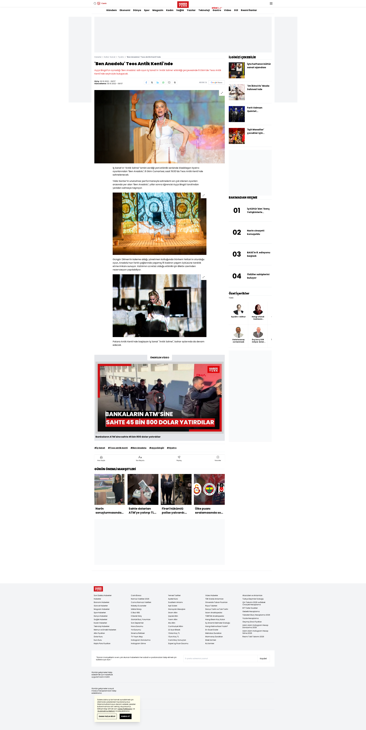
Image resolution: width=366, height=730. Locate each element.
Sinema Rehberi (138, 633)
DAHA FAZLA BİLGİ (107, 716)
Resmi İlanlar (249, 10)
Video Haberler (211, 595)
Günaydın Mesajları (176, 609)
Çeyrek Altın (173, 616)
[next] (223, 495)
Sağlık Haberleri (100, 619)
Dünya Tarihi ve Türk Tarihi (216, 609)
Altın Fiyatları (99, 633)
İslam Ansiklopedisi (213, 612)
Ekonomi (125, 10)
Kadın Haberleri (100, 623)
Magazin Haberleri (102, 609)
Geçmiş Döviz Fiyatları (252, 622)
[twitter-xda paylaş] (152, 82)
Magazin (157, 10)
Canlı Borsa (136, 595)
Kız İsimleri (209, 643)
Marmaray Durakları (214, 636)
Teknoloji (204, 10)
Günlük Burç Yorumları (140, 619)
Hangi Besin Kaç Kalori (215, 619)
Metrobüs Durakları (213, 633)
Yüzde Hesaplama (250, 618)
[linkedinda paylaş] (157, 82)
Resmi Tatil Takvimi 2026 (253, 636)
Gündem (111, 10)
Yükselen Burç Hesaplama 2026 (256, 615)
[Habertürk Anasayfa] (183, 4)
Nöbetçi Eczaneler (138, 605)
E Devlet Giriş (136, 616)
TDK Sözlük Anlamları (214, 599)
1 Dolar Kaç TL (174, 633)
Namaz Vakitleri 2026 (140, 599)
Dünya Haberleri (101, 616)
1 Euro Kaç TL (173, 636)
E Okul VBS (135, 612)
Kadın (169, 10)
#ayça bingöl (156, 447)
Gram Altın (172, 612)
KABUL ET (125, 716)
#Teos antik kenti (118, 447)
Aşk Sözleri (172, 605)
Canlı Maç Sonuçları (177, 640)
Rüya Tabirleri (211, 605)
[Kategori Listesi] (271, 3)
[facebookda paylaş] (146, 82)
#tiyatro (172, 447)
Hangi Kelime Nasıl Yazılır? (216, 626)
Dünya (137, 10)
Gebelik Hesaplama (251, 611)
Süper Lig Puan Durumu (178, 643)
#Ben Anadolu (138, 447)
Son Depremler (137, 623)
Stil (236, 10)
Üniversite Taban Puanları (216, 602)
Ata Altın (171, 623)
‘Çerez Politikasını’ (124, 709)
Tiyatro (121, 57)
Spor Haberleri (100, 612)
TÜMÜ (231, 298)
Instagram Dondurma (140, 640)
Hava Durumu (137, 626)
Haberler (98, 57)
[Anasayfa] (98, 588)
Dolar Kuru (98, 636)
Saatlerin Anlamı (175, 602)
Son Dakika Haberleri (103, 595)
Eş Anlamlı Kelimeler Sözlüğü (217, 623)
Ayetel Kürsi (173, 599)
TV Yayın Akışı (137, 636)
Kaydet (263, 658)
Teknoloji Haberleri (101, 626)
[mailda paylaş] (169, 82)
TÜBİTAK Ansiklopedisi (214, 616)
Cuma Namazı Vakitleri (141, 602)
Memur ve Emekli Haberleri (105, 630)
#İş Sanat (99, 447)
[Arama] (95, 3)
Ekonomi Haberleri (101, 602)
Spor (147, 10)
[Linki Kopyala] (175, 82)
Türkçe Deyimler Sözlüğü (253, 599)
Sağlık (180, 10)
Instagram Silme (138, 643)
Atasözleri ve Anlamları (252, 595)
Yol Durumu (136, 630)
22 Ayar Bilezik (174, 630)
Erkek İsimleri (210, 640)
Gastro (217, 10)
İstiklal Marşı (136, 609)
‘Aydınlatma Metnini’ (106, 711)
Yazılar (191, 10)
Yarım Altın (172, 619)
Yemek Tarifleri (174, 595)
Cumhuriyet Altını (175, 626)
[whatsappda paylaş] (163, 82)
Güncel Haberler (101, 605)
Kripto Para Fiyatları (102, 643)
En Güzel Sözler (211, 630)
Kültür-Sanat (109, 57)
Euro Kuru (98, 640)
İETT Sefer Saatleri (250, 608)
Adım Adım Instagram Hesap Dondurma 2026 (255, 626)
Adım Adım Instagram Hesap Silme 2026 (255, 632)
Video (227, 10)
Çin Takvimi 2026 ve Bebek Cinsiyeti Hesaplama (253, 603)
